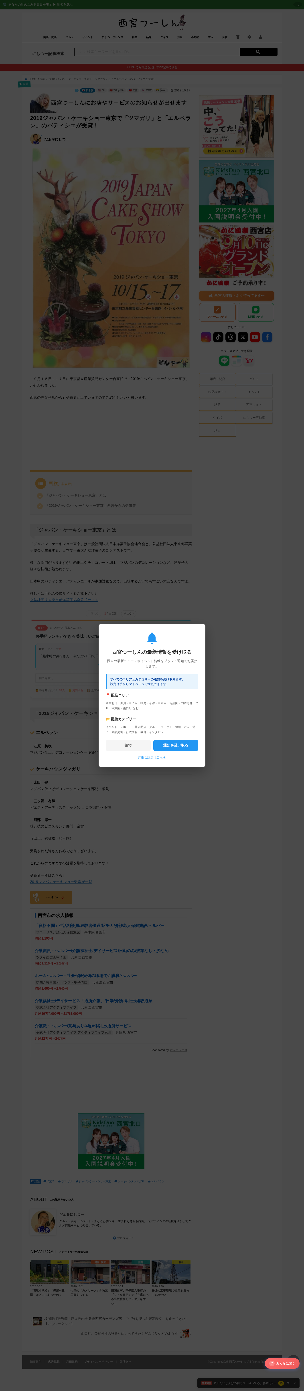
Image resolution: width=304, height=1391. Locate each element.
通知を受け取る (175, 745)
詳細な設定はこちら (152, 757)
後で (128, 745)
